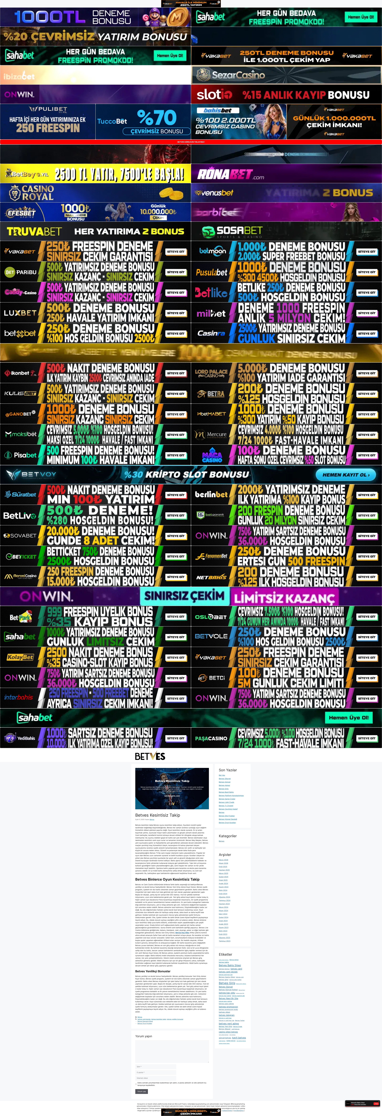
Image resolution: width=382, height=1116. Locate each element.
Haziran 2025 (224, 870)
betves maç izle (240, 993)
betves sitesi (224, 1012)
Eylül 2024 (223, 894)
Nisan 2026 (223, 863)
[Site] (95, 251)
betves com (240, 977)
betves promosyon (228, 1006)
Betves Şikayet (225, 779)
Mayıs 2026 (223, 860)
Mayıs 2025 (223, 873)
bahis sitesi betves (224, 960)
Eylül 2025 (223, 867)
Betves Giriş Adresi (241, 983)
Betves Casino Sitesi (227, 977)
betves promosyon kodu (228, 1009)
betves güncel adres (224, 1043)
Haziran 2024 (224, 904)
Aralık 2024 (223, 884)
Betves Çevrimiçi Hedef (228, 809)
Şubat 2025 (223, 877)
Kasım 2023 (223, 928)
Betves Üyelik (237, 1026)
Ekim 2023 (223, 931)
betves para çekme (226, 1004)
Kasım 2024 (223, 887)
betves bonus (224, 969)
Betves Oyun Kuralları (227, 823)
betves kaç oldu (227, 992)
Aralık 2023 (223, 924)
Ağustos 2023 (224, 938)
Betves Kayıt (242, 990)
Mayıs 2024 (223, 907)
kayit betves (239, 1037)
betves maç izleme (225, 996)
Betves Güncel (224, 782)
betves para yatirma (225, 1001)
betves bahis (224, 962)
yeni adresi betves (241, 1041)
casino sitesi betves (228, 1032)
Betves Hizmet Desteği (228, 819)
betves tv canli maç (225, 1018)
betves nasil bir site (238, 996)
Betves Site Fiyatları (227, 816)
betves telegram (226, 1015)
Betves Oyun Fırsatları (145, 1023)
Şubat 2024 (223, 917)
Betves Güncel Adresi (228, 990)
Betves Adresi (224, 785)
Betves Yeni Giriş (225, 1026)
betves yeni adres (229, 1023)
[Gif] (191, 353)
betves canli (236, 969)
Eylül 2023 (223, 934)
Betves (140, 1017)
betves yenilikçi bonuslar (175, 1019)
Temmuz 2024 (224, 900)
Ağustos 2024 (224, 897)
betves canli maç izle (225, 974)
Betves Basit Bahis (226, 792)
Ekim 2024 (223, 890)
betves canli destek (144, 1019)
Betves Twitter (240, 1020)
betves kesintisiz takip (158, 1019)
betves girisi (223, 980)
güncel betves (225, 1038)
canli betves (235, 1029)
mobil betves (222, 1041)
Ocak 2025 (223, 880)
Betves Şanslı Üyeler (227, 799)
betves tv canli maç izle (226, 1020)
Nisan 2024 (223, 911)
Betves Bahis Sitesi (230, 965)
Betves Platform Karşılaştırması (231, 796)
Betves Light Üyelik (226, 802)
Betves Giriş (224, 789)
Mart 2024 (223, 914)
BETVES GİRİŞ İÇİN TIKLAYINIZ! (191, 142)
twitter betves (230, 1041)
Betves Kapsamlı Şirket (145, 1021)
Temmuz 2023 (224, 941)
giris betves (232, 1034)
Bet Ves (222, 775)
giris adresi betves (223, 1034)
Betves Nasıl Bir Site (228, 998)
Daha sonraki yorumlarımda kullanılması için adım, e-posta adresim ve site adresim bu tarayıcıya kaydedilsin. (171, 1084)
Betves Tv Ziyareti (226, 806)
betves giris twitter (235, 980)
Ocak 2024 (223, 921)
